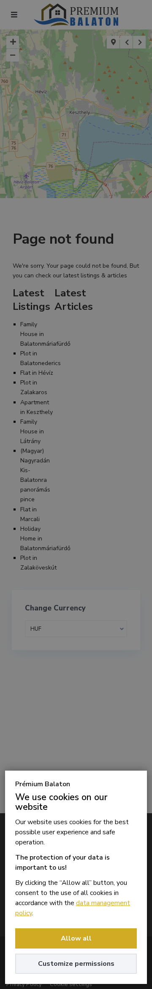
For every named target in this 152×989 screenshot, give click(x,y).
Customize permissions (76, 963)
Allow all (76, 938)
